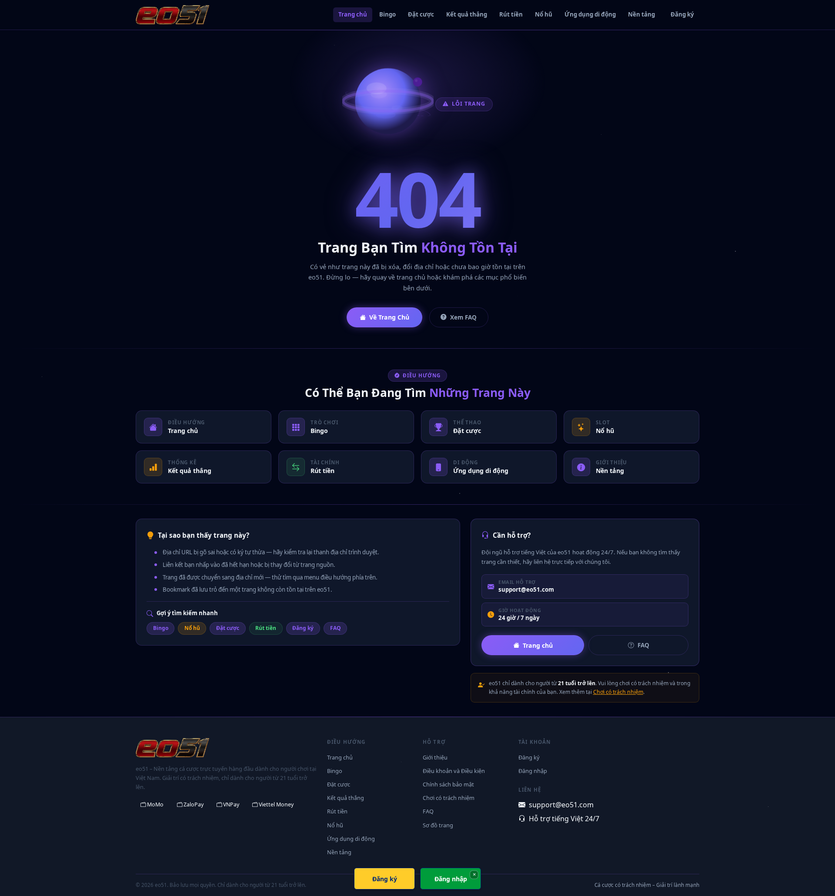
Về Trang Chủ (389, 317)
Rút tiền (511, 14)
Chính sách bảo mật (448, 784)
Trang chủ (352, 14)
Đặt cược (421, 14)
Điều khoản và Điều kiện (454, 771)
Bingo (387, 14)
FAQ (335, 628)
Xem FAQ (463, 317)
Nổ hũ (543, 14)
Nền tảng (641, 14)
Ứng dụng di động (590, 14)
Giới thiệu (435, 757)
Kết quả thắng (466, 14)
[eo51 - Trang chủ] (172, 14)
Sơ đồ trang (438, 825)
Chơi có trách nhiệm (618, 692)
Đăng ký (682, 14)
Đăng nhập (532, 771)
